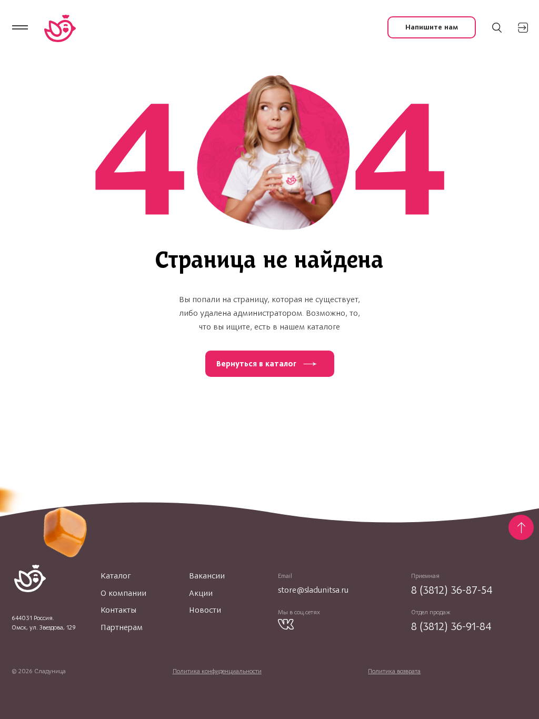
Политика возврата (394, 671)
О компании (123, 593)
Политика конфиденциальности (217, 671)
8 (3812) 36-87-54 (452, 589)
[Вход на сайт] (523, 28)
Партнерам (122, 627)
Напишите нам (431, 27)
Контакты (118, 610)
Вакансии (207, 576)
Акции (201, 593)
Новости (205, 610)
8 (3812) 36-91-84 (451, 626)
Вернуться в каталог (256, 363)
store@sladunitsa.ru (313, 590)
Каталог (116, 576)
